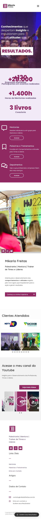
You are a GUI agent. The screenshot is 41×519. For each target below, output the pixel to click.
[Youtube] (11, 251)
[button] (3, 324)
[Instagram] (7, 251)
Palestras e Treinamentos (22, 146)
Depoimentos (16, 164)
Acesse (16, 138)
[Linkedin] (3, 251)
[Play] (8, 401)
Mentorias (14, 127)
